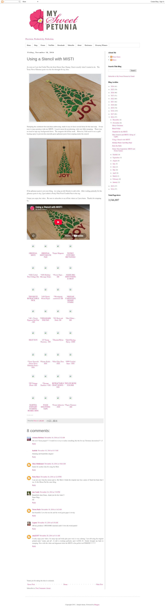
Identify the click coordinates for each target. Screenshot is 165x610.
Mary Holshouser (38, 463)
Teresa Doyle (36, 509)
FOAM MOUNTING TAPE (45, 407)
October (115, 154)
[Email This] (48, 421)
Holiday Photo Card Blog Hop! (122, 143)
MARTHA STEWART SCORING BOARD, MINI (33, 408)
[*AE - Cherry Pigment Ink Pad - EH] (33, 312)
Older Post (99, 584)
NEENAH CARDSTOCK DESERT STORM (70, 299)
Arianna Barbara (38, 437)
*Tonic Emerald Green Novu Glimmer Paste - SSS (33, 364)
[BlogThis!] (50, 421)
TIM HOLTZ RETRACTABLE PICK (33, 298)
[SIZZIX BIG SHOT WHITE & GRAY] (70, 268)
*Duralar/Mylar (58, 340)
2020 (112, 105)
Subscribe (71, 45)
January (115, 182)
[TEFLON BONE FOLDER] (70, 377)
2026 (112, 86)
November (116, 123)
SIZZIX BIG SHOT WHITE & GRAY (70, 277)
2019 (112, 108)
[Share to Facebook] (54, 421)
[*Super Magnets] (58, 247)
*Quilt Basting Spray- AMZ (70, 341)
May (114, 170)
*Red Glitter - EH (70, 319)
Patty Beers (36, 477)
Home (29, 45)
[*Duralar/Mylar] (58, 334)
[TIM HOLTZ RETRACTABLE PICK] (33, 290)
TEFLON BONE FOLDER (70, 384)
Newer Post (31, 584)
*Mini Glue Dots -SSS (58, 362)
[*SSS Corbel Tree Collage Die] (33, 268)
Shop (35, 45)
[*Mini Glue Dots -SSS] (58, 355)
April (115, 173)
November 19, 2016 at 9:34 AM (48, 522)
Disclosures (88, 45)
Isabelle (34, 450)
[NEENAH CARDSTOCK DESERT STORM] (70, 290)
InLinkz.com (30, 415)
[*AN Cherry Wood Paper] (45, 290)
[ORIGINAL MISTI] (33, 247)
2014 (112, 189)
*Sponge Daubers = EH (46, 384)
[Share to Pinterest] (56, 421)
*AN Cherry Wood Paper (45, 297)
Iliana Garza (116, 57)
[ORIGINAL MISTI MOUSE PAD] (45, 247)
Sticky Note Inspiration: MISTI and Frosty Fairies (123, 150)
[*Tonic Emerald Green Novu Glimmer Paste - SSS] (33, 355)
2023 (112, 95)
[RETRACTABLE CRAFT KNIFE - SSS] (58, 377)
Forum (43, 45)
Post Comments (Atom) (43, 588)
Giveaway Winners (101, 45)
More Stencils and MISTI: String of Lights (123, 136)
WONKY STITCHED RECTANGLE (70, 255)
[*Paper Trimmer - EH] (70, 399)
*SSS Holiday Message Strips (45, 276)
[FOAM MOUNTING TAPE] (45, 399)
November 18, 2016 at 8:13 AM (48, 450)
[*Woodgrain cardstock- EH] (58, 290)
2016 (112, 117)
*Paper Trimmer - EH (70, 406)
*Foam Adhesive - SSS (58, 406)
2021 (112, 102)
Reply (34, 444)
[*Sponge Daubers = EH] (45, 377)
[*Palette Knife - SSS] (45, 355)
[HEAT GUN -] (33, 334)
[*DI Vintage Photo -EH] (33, 377)
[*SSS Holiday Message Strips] (45, 268)
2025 (112, 89)
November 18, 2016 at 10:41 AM (55, 464)
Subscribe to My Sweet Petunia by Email (121, 76)
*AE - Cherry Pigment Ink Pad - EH (33, 320)
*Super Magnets (58, 253)
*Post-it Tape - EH (58, 276)
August (115, 161)
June (114, 167)
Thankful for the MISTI (120, 132)
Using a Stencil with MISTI (121, 140)
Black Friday (116, 128)
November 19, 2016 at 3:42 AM (51, 509)
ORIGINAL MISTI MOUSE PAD (45, 255)
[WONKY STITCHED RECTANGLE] (70, 247)
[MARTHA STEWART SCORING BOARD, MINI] (33, 399)
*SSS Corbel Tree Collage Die (33, 276)
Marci (114, 60)
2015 (112, 186)
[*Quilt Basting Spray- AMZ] (70, 334)
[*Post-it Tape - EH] (58, 268)
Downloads (61, 45)
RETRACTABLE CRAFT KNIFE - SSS (58, 385)
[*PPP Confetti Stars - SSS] (70, 355)
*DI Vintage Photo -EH (33, 384)
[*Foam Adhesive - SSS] (58, 399)
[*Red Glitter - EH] (70, 312)
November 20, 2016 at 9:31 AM (50, 536)
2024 (112, 92)
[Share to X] (52, 421)
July (114, 164)
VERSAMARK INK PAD (45, 319)
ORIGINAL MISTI (33, 254)
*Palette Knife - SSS (45, 362)
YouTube (51, 45)
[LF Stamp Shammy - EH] (45, 334)
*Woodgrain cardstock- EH (58, 297)
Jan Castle (35, 492)
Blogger (96, 604)
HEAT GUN (33, 340)
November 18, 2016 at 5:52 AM (55, 437)
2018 (112, 111)
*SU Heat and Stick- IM (58, 319)
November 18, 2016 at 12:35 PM (51, 477)
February (116, 179)
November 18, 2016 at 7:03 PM (50, 492)
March (115, 176)
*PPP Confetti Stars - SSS (70, 362)
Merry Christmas (117, 125)
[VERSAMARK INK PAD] (45, 312)
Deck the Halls (117, 146)
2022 (112, 99)
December (116, 120)
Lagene (34, 522)
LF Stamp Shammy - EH (46, 341)
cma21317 (35, 535)
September (116, 157)
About (79, 45)
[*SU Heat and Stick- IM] (58, 312)
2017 (112, 114)
